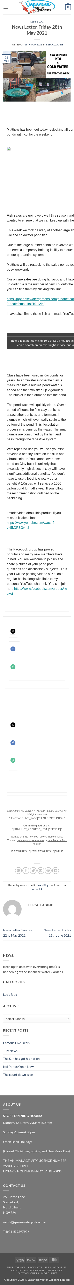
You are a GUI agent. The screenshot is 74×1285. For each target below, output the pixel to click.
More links (49, 1273)
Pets (48, 1267)
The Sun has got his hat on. (21, 1058)
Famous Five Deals (16, 1043)
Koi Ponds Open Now (18, 1066)
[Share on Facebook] (25, 870)
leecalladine (55, 44)
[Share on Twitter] (33, 870)
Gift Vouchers (28, 1273)
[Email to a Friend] (40, 870)
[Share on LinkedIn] (55, 870)
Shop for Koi (16, 1267)
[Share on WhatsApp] (18, 870)
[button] (5, 7)
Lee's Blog (37, 21)
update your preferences (30, 840)
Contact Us (19, 1270)
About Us (59, 1267)
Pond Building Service (46, 1270)
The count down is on (18, 1074)
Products (35, 1267)
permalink (37, 889)
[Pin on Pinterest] (48, 870)
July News (10, 1051)
